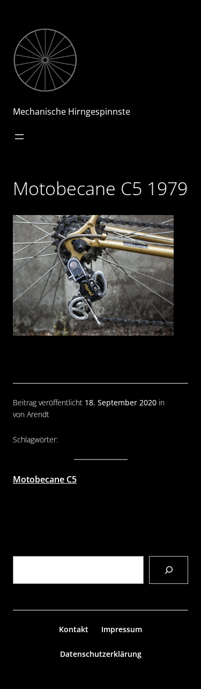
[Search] (168, 570)
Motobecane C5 (45, 479)
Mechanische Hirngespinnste (71, 111)
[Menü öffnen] (19, 136)
